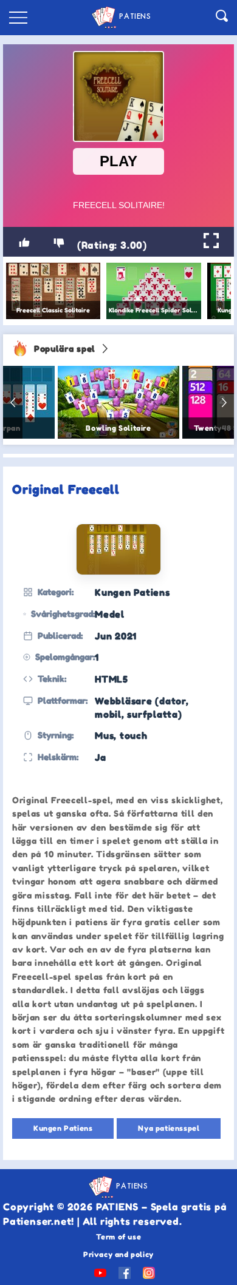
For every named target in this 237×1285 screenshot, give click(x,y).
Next (224, 402)
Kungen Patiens (62, 1128)
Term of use (119, 1236)
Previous (12, 402)
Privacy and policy (118, 1254)
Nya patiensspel (168, 1128)
